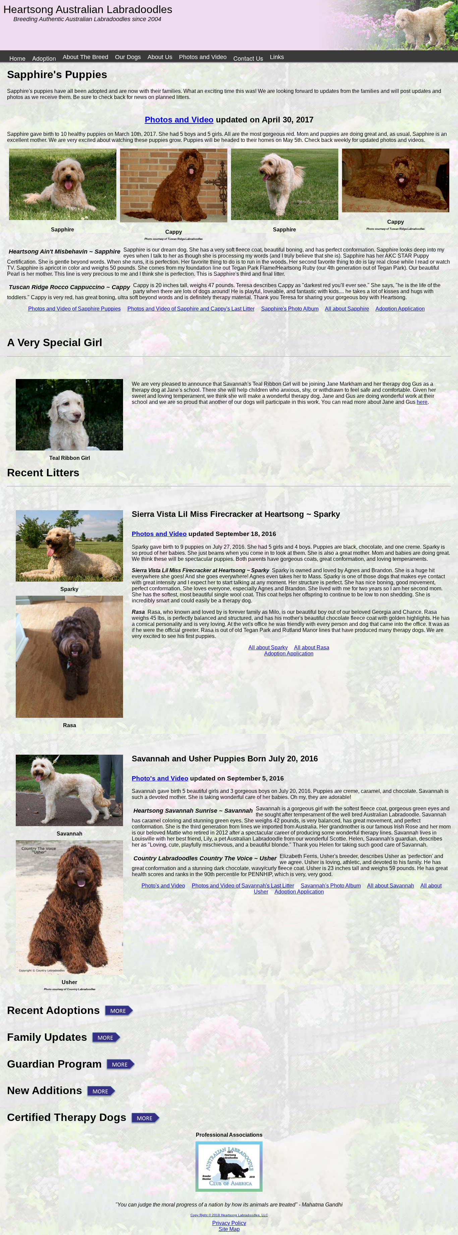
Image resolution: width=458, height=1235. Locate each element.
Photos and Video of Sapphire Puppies (74, 309)
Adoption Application (400, 309)
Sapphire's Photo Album (290, 309)
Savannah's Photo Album (331, 886)
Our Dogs (128, 57)
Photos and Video (203, 57)
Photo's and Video (160, 778)
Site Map (229, 1229)
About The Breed (85, 57)
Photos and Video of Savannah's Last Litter (243, 886)
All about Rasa (311, 647)
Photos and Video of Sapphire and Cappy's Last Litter (190, 309)
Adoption (44, 58)
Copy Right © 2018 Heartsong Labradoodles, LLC (229, 1215)
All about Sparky (268, 647)
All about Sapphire (347, 309)
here (422, 402)
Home (17, 58)
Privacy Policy (229, 1223)
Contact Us (248, 58)
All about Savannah (390, 886)
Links (277, 57)
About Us (160, 57)
